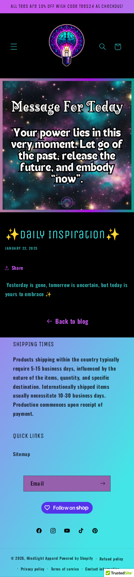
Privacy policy (33, 568)
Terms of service (65, 568)
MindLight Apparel (43, 558)
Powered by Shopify (76, 558)
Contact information (102, 568)
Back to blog (71, 320)
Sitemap (21, 453)
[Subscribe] (102, 484)
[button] (13, 46)
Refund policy (112, 558)
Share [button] (17, 267)
